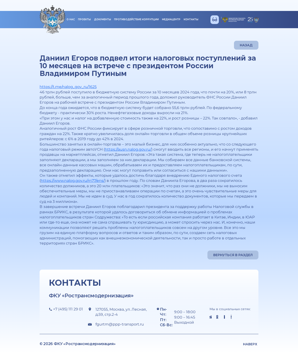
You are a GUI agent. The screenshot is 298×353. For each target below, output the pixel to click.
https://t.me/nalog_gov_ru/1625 (68, 87)
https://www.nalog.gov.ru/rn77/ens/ (73, 180)
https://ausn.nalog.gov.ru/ (128, 149)
